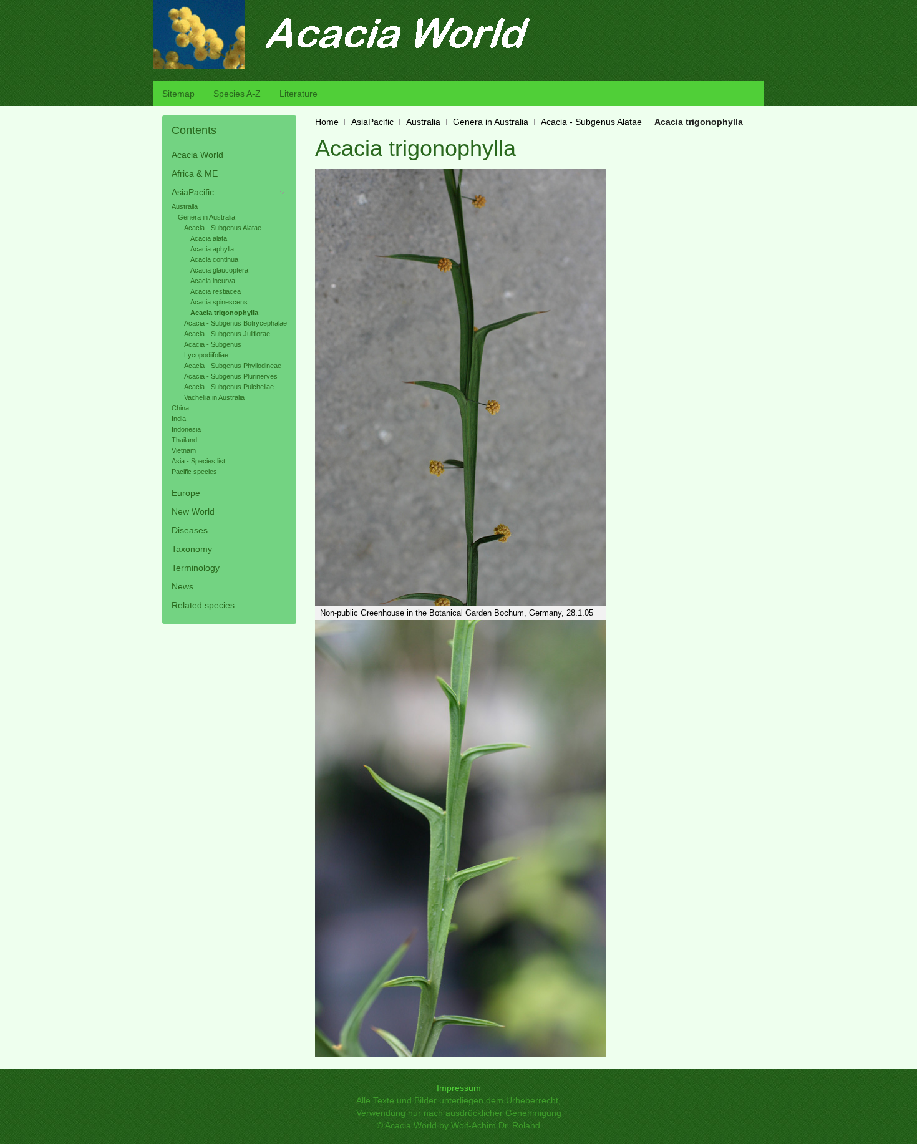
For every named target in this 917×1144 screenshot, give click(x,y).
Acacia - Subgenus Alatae (591, 122)
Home (327, 122)
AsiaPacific (372, 122)
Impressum (459, 1088)
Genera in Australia (490, 122)
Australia (423, 122)
